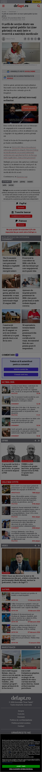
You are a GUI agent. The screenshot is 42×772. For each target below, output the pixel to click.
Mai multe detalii (32, 745)
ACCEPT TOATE (21, 766)
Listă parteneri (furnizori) (7, 762)
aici (9, 751)
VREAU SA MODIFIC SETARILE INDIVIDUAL (21, 769)
